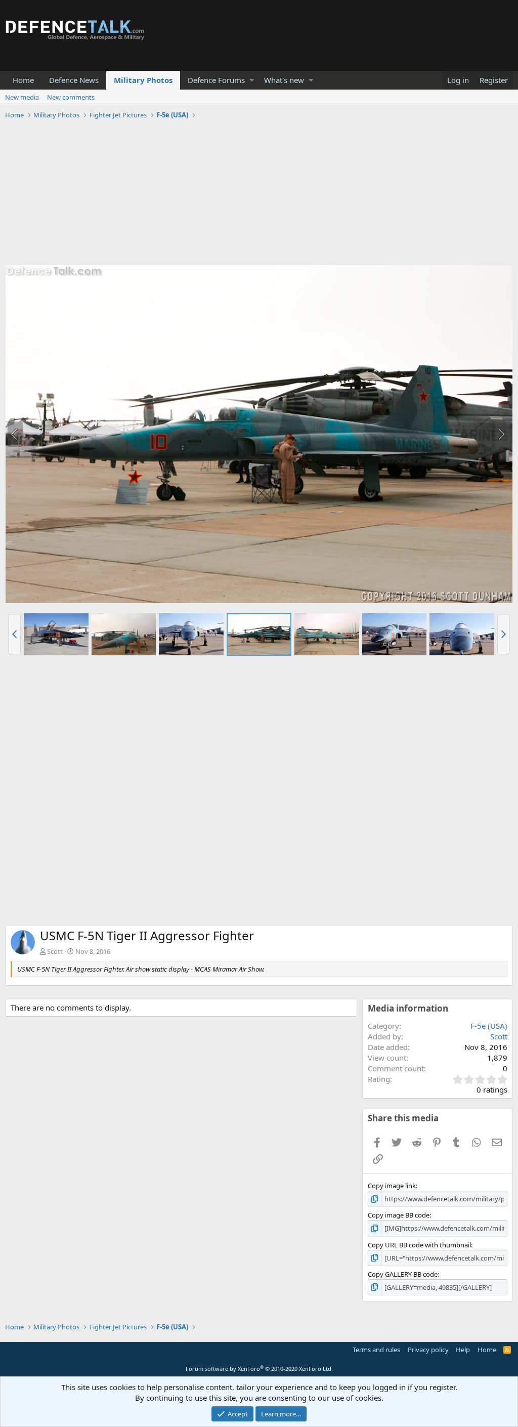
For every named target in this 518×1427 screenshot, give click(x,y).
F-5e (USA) (488, 1026)
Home (23, 80)
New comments (71, 97)
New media (22, 97)
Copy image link (392, 1185)
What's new (284, 80)
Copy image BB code (398, 1215)
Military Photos (143, 80)
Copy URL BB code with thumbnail (419, 1244)
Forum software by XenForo (259, 1368)
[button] (251, 80)
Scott (55, 951)
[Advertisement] (259, 194)
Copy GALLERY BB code (403, 1274)
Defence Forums (216, 80)
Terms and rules (376, 1349)
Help (463, 1349)
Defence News (74, 80)
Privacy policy (428, 1349)
